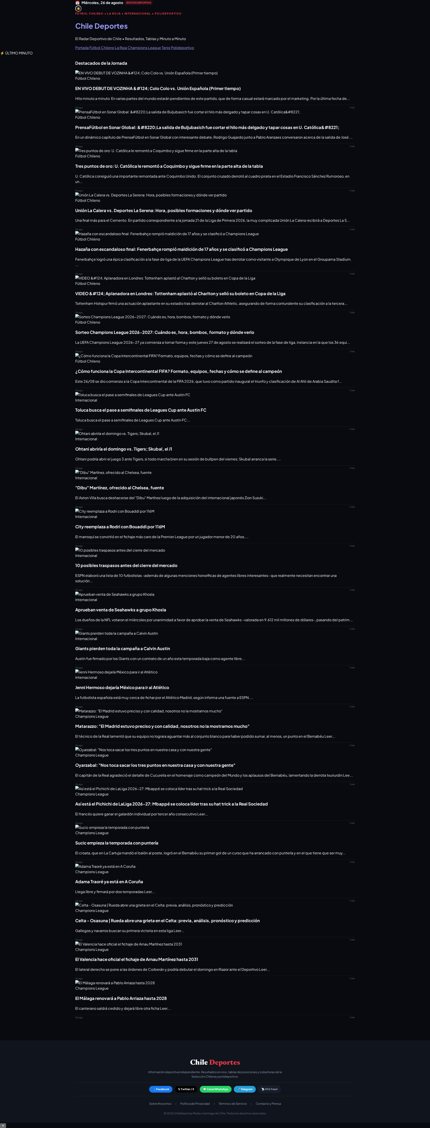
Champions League (144, 47)
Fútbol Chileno (101, 47)
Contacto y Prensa (268, 1103)
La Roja (121, 47)
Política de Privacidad (195, 1103)
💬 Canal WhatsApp (215, 1089)
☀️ (78, 8)
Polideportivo (182, 47)
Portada (82, 47)
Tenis (166, 47)
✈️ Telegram (245, 1089)
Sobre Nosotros (160, 1103)
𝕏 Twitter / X (186, 1089)
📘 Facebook (160, 1089)
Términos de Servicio (233, 1103)
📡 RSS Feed (269, 1089)
